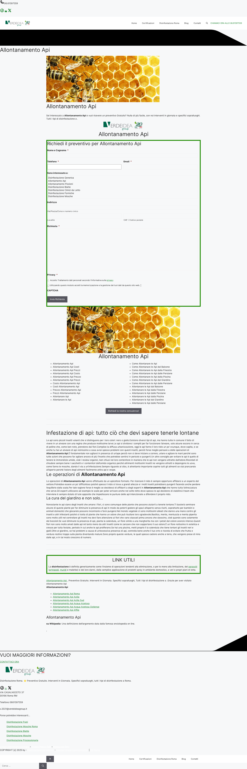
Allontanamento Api (56, 580)
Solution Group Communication (72, 750)
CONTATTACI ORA (9, 662)
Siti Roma (95, 750)
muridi (63, 570)
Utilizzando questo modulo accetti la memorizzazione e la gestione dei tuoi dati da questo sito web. (95, 285)
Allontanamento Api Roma (66, 593)
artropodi (54, 570)
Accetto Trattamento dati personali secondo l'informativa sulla (81, 280)
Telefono (53, 161)
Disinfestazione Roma (169, 23)
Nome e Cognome (58, 150)
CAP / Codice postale (133, 220)
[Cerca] (43, 766)
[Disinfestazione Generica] (123, 177)
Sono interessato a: (57, 173)
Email (127, 161)
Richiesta (53, 226)
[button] (206, 23)
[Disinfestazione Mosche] (123, 196)
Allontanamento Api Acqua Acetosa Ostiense (76, 607)
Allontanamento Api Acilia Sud (68, 600)
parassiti (192, 566)
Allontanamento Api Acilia (66, 597)
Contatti (197, 23)
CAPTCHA (52, 290)
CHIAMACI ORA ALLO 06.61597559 (226, 23)
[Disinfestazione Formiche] (123, 193)
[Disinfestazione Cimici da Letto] (123, 190)
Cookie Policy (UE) (41, 747)
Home (134, 23)
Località (51, 220)
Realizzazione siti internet (41, 750)
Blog (186, 23)
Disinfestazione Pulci (17, 722)
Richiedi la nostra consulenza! (123, 411)
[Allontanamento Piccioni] (123, 183)
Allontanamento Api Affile (66, 610)
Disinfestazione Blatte (18, 731)
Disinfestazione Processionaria (22, 740)
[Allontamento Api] (123, 180)
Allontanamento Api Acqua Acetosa (71, 603)
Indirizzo (52, 202)
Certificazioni (148, 23)
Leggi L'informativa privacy (14, 747)
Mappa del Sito (61, 747)
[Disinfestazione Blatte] (123, 187)
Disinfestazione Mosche (19, 735)
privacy (110, 280)
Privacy (52, 274)
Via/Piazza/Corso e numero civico (62, 211)
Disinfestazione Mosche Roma (22, 726)
